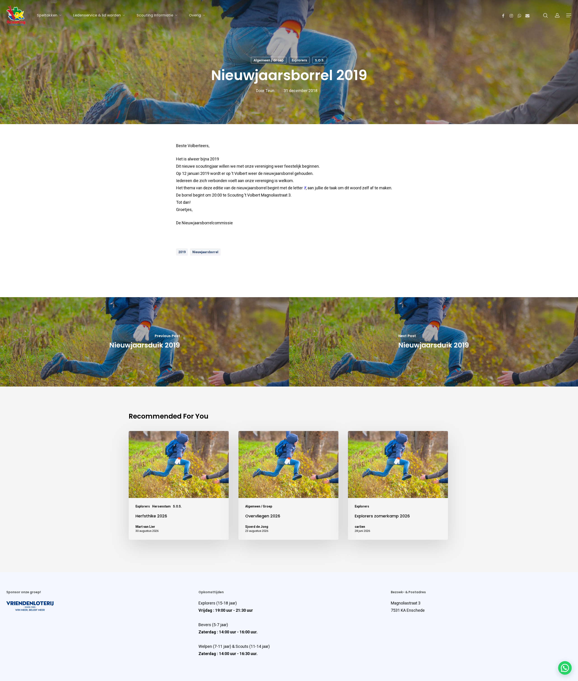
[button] (565, 668)
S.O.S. (319, 60)
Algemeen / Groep (269, 60)
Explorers (299, 60)
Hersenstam (161, 506)
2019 (182, 252)
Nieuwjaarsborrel (205, 252)
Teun (269, 90)
